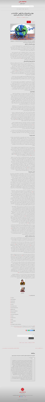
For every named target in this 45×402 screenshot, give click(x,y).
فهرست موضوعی (22, 3)
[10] (32, 192)
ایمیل (33, 334)
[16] (22, 255)
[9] (27, 167)
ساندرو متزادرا (22, 292)
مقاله (18, 17)
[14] (15, 244)
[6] (34, 150)
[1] (20, 58)
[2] (20, 70)
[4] (16, 119)
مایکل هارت (24, 285)
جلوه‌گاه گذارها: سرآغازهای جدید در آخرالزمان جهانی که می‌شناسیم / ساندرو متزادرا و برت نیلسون (11, 348)
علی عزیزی (23, 342)
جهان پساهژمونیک (30, 342)
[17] (14, 255)
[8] (30, 155)
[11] (25, 216)
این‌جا (29, 295)
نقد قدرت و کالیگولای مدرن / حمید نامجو (38, 348)
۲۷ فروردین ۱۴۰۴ (30, 357)
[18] (18, 272)
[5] (10, 304)
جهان (17, 17)
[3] (10, 301)
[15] (30, 245)
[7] (15, 154)
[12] (27, 223)
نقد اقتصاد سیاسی (22, 2)
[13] (11, 228)
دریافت (29, 21)
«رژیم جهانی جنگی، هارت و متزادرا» (18, 327)
